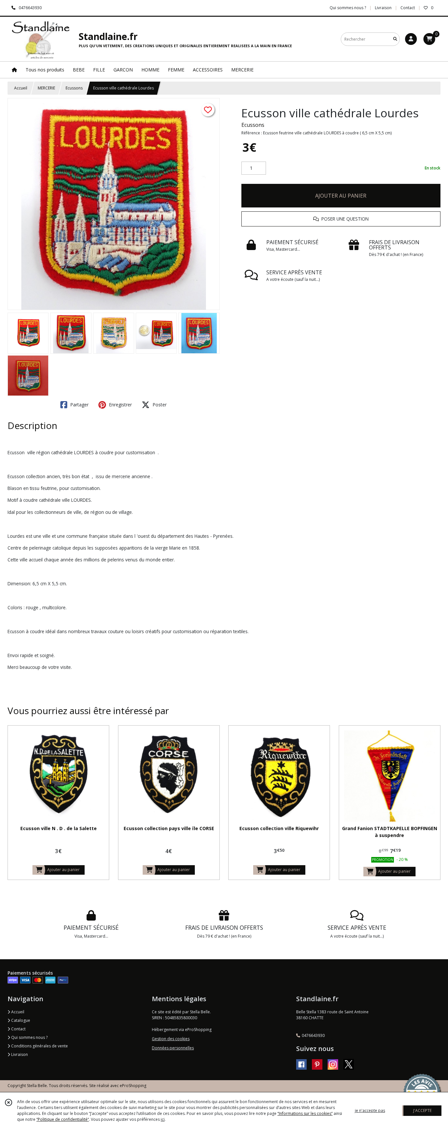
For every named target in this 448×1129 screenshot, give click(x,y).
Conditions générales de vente (39, 1046)
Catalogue (20, 1020)
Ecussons (74, 88)
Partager (79, 404)
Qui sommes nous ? (29, 1037)
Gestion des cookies (171, 1038)
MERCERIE (46, 88)
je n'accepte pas (370, 1110)
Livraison (19, 1054)
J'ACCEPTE (422, 1110)
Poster (159, 404)
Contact (407, 7)
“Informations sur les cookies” (305, 1113)
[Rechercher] (395, 39)
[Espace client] (411, 39)
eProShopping (133, 1085)
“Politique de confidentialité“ (62, 1119)
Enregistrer (120, 404)
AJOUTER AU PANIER (340, 195)
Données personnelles (173, 1048)
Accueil (20, 88)
